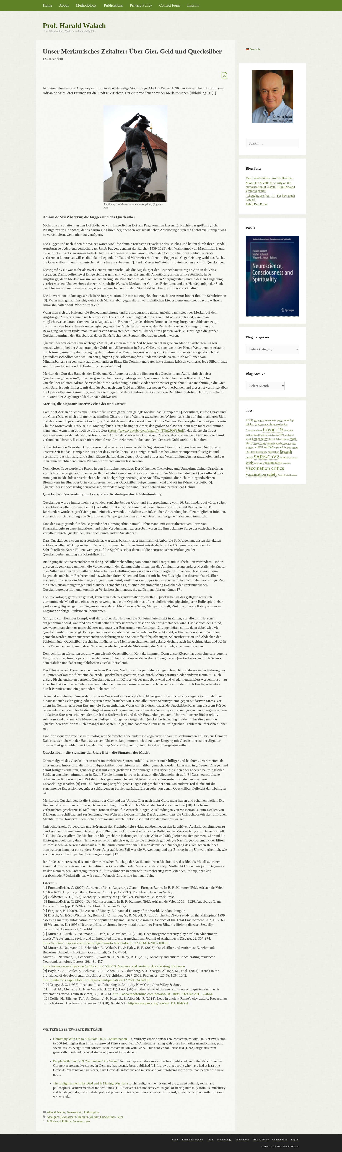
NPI (288, 447)
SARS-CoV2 (266, 456)
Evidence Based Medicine (256, 435)
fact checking (273, 435)
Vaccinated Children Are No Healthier (270, 178)
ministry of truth (289, 443)
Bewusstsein (74, 1112)
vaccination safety (261, 474)
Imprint (193, 5)
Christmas (259, 424)
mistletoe (249, 447)
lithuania (285, 439)
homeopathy (260, 438)
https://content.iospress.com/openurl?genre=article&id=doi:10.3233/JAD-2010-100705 (106, 943)
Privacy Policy (141, 5)
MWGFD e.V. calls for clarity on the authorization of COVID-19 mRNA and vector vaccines (270, 187)
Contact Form (169, 5)
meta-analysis (274, 443)
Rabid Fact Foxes (257, 204)
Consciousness (254, 430)
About (64, 5)
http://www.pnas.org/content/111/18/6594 (158, 1003)
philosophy (261, 452)
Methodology (86, 5)
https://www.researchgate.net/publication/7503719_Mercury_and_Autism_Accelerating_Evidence (114, 966)
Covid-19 (273, 429)
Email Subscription (192, 1139)
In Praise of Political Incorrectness (68, 1121)
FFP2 (281, 435)
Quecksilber (107, 1117)
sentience (293, 458)
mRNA (268, 447)
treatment (287, 463)
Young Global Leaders (287, 475)
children (250, 424)
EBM (286, 431)
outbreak (294, 447)
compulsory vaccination (275, 424)
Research (286, 451)
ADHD (249, 420)
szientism (258, 463)
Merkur (94, 1117)
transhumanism (272, 462)
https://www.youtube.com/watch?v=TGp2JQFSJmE (146, 430)
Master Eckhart (259, 443)
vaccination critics (265, 468)
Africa (256, 420)
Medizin (82, 1117)
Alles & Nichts (56, 1112)
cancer (279, 420)
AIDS (262, 420)
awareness (270, 420)
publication (273, 452)
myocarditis (280, 447)
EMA (291, 431)
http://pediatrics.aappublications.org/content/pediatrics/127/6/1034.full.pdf (97, 980)
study (250, 462)
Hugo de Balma (274, 439)
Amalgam (53, 1117)
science (284, 457)
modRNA (258, 447)
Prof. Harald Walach (74, 26)
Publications (113, 5)
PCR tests (250, 452)
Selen (120, 1117)
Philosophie (91, 1112)
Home (47, 5)
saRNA (249, 457)
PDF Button (225, 75)
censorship (288, 420)
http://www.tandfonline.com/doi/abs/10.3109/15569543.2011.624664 (163, 994)
